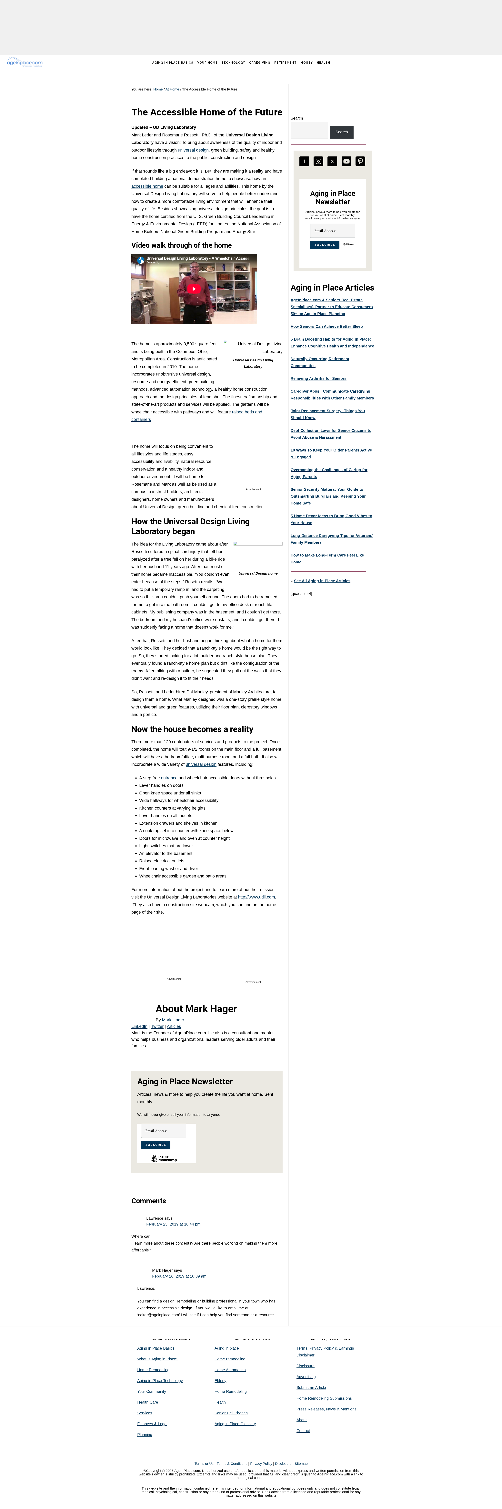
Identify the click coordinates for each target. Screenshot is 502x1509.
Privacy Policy (261, 1464)
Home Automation (230, 1370)
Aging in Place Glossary (235, 1424)
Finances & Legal (152, 1424)
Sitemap (301, 1464)
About (301, 1420)
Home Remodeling (153, 1370)
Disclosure (305, 1366)
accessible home (147, 186)
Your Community (151, 1391)
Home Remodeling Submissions (324, 1398)
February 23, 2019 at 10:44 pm (173, 1224)
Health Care (147, 1402)
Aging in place (227, 1348)
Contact (303, 1431)
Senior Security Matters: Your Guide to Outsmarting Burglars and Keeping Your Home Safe (328, 496)
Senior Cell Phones (231, 1413)
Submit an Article (311, 1387)
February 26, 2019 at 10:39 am (179, 1276)
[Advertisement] (251, 27)
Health (220, 1402)
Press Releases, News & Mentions (326, 1409)
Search (297, 118)
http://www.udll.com (256, 897)
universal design (193, 150)
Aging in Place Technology (160, 1380)
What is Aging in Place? (157, 1359)
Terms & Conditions (232, 1464)
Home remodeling (230, 1359)
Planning (144, 1434)
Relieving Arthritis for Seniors (318, 378)
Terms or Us (204, 1464)
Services (144, 1413)
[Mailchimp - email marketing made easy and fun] (163, 1161)
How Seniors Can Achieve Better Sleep (327, 326)
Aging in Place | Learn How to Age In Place (25, 62)
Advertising (306, 1377)
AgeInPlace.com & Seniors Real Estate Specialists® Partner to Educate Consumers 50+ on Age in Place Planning (332, 307)
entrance (169, 777)
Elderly (220, 1380)
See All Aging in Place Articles (322, 581)
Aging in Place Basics (156, 1348)
